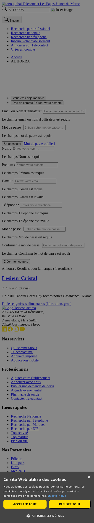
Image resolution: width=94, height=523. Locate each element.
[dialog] (47, 497)
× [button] (89, 477)
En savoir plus (56, 496)
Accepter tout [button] (25, 504)
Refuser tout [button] (70, 504)
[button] (47, 515)
